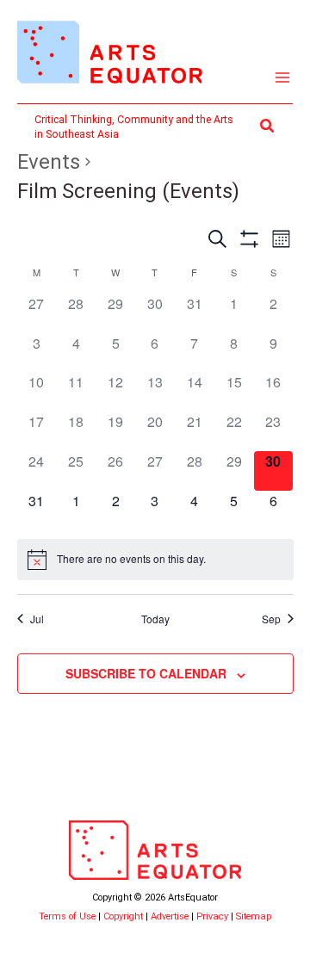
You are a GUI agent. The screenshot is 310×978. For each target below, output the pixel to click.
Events (48, 162)
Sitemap (253, 916)
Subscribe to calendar (145, 673)
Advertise (170, 916)
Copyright (123, 916)
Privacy (212, 916)
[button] (268, 126)
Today (155, 619)
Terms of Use (67, 916)
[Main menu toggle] (282, 77)
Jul (37, 619)
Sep (271, 619)
